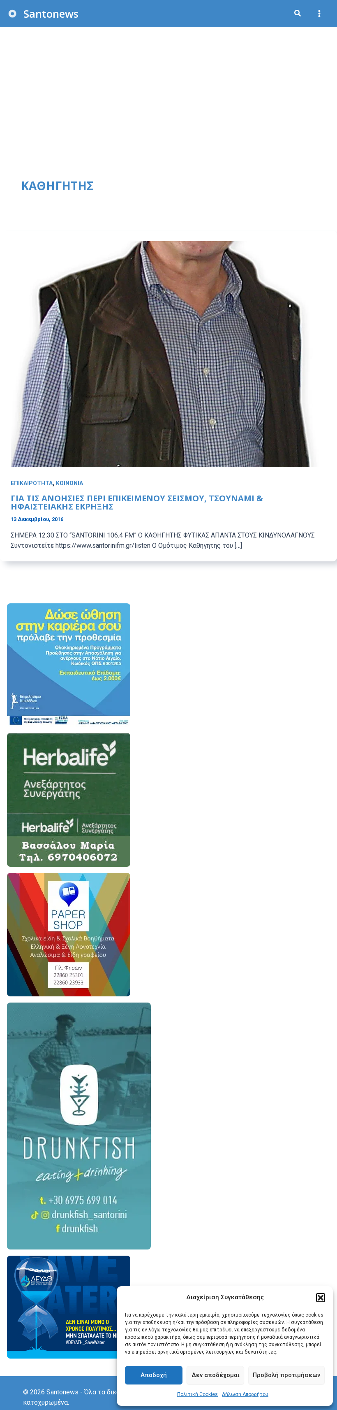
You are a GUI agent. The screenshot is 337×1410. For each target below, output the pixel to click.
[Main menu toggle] (319, 13)
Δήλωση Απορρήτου (245, 1394)
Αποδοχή (154, 1375)
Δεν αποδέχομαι (216, 1375)
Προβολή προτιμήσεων (286, 1375)
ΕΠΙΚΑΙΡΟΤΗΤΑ (32, 483)
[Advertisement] (168, 89)
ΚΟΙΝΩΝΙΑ (69, 483)
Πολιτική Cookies (197, 1394)
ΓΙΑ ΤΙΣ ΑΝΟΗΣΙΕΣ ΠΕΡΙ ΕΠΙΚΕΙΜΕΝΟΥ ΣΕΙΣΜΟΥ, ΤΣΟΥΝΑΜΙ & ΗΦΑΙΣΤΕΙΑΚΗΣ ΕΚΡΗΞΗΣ (137, 502)
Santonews (50, 13)
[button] (320, 1298)
